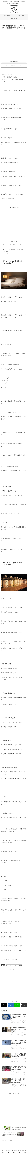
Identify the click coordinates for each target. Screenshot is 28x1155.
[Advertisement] (14, 44)
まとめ (6, 253)
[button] (24, 1005)
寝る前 (16, 965)
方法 (21, 965)
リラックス (10, 965)
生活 (4, 965)
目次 (12, 241)
